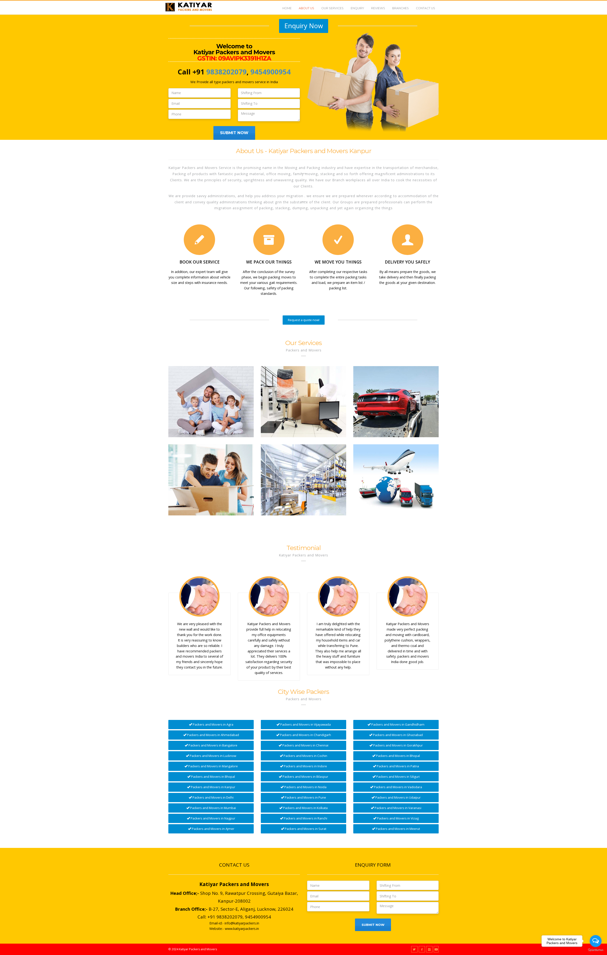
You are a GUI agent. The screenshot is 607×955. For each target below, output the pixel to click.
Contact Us (425, 8)
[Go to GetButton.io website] (595, 950)
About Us (306, 8)
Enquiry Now (303, 25)
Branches (400, 8)
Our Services (332, 8)
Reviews (378, 8)
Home (287, 8)
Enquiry (357, 8)
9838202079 (226, 72)
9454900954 (270, 72)
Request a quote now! (303, 320)
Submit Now (234, 132)
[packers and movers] (211, 401)
